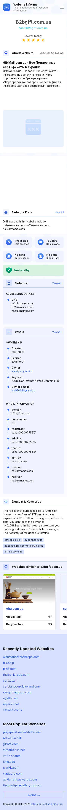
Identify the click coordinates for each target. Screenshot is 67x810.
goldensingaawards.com (20, 779)
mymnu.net (11, 704)
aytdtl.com (10, 698)
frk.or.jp (8, 663)
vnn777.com (11, 756)
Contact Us (34, 795)
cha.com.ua (14, 608)
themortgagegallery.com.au (22, 785)
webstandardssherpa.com (21, 657)
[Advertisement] (33, 99)
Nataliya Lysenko (22, 371)
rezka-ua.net (12, 738)
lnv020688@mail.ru (23, 390)
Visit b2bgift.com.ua (33, 28)
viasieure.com (12, 773)
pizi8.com (9, 669)
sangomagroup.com (17, 692)
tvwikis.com (11, 767)
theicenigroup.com (16, 674)
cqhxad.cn (10, 680)
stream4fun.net (14, 750)
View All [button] (59, 212)
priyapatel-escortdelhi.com (22, 732)
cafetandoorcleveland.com (22, 686)
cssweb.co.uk (12, 710)
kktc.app (9, 762)
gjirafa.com (10, 744)
